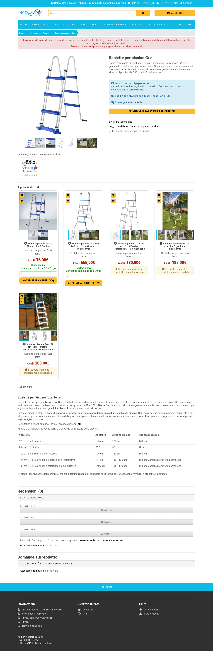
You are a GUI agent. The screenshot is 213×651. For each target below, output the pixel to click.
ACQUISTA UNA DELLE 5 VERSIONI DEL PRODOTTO (152, 111)
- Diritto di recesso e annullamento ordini (41, 609)
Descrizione (26, 386)
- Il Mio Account (150, 613)
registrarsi (38, 545)
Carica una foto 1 (27, 506)
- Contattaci (86, 609)
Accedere (25, 545)
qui (79, 424)
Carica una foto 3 (27, 530)
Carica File (107, 510)
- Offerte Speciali (168, 3)
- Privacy (24, 621)
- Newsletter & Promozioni (34, 613)
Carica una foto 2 (27, 518)
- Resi (84, 613)
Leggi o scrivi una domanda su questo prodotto (134, 126)
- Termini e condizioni (31, 625)
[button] (60, 95)
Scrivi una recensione (120, 121)
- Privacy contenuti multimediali (36, 617)
